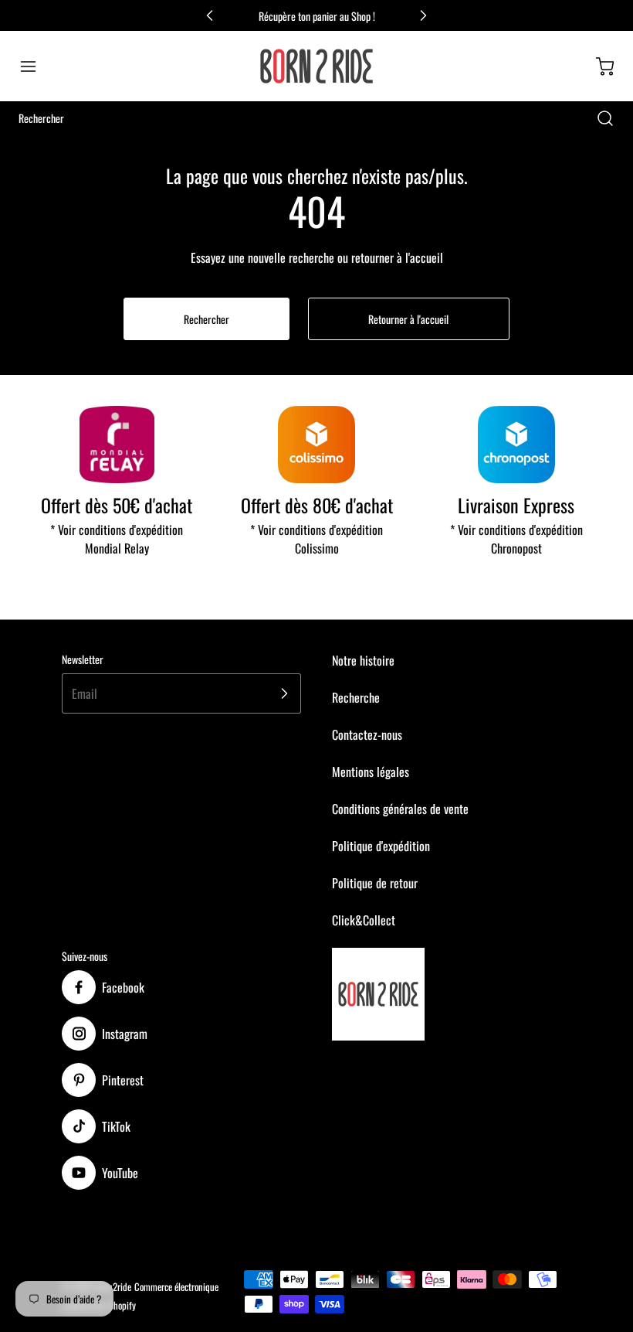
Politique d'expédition (381, 845)
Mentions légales (370, 771)
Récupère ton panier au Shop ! (317, 16)
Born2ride (113, 1286)
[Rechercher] (597, 118)
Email (84, 693)
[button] (35, 66)
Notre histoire (363, 660)
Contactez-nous (367, 734)
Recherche (356, 697)
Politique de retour (375, 883)
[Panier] (597, 66)
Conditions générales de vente (400, 808)
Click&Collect (363, 920)
